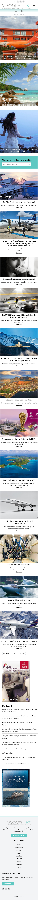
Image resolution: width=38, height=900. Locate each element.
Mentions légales (19, 896)
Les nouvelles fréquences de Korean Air (15, 764)
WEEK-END (19, 859)
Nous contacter (19, 835)
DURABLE (19, 864)
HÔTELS (19, 845)
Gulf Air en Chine (7, 753)
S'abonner (7, 884)
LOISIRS (19, 853)
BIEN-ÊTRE (19, 856)
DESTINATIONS (19, 847)
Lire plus (19, 207)
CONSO (19, 867)
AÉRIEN (19, 861)
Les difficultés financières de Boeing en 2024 (17, 749)
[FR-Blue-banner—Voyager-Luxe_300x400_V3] (16, 788)
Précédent (6, 653)
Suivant (22, 653)
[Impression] (16, 681)
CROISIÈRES (19, 850)
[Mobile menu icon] (34, 6)
